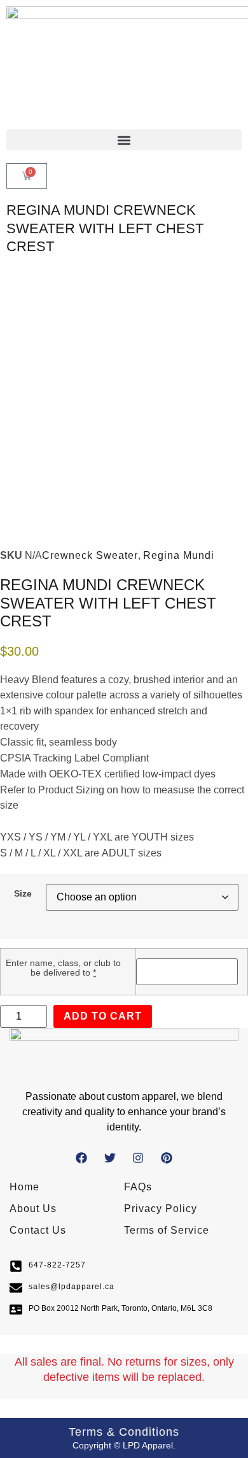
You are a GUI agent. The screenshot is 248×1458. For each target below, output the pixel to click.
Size (23, 893)
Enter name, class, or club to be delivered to (63, 967)
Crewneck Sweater (90, 555)
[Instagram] (138, 1157)
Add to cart (103, 1016)
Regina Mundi (178, 555)
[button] (124, 139)
